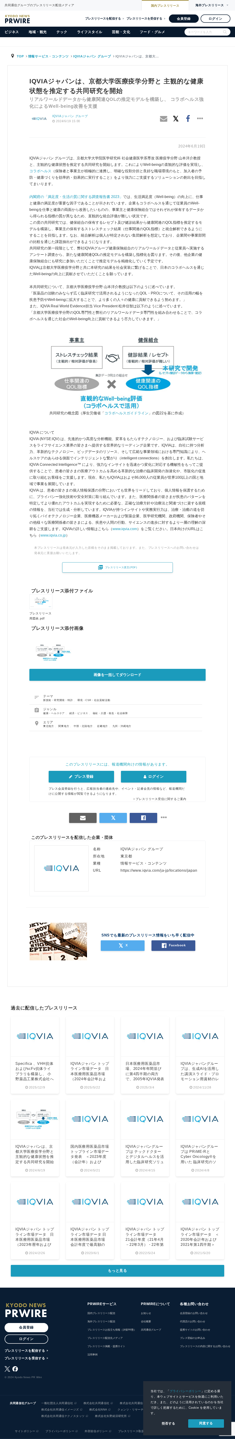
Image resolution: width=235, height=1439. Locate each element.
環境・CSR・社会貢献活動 (93, 700)
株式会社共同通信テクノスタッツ (63, 1416)
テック (61, 32)
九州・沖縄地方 (121, 726)
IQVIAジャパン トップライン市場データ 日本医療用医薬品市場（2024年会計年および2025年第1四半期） (89, 1074)
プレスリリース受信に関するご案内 (161, 799)
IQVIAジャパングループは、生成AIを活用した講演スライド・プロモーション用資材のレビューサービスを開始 (200, 1074)
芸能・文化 (121, 32)
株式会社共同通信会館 (134, 1403)
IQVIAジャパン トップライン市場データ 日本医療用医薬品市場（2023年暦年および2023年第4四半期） (34, 1239)
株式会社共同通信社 (96, 1403)
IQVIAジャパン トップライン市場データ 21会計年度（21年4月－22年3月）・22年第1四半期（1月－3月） (145, 1239)
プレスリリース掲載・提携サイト (106, 1346)
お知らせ (146, 1313)
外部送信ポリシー (96, 1431)
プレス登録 (83, 776)
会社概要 (146, 1321)
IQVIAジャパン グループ (92, 56)
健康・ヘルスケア (54, 713)
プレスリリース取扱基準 (134, 1431)
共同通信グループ (151, 1329)
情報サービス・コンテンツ (48, 56)
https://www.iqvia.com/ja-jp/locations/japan (158, 870)
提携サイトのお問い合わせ (195, 1329)
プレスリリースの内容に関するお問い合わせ (205, 1346)
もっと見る (117, 1270)
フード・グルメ (152, 32)
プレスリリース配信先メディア (105, 1338)
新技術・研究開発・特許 (58, 700)
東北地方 (49, 726)
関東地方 (64, 726)
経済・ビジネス (79, 713)
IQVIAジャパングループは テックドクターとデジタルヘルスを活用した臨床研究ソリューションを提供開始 (145, 1157)
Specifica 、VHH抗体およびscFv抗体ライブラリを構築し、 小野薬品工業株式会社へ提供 (34, 1074)
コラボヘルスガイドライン (126, 413)
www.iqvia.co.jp (53, 535)
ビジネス (12, 32)
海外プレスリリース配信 (101, 1321)
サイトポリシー (25, 1431)
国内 (165, 5)
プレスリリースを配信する (103, 18)
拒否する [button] (168, 1423)
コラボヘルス (40, 171)
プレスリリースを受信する (144, 18)
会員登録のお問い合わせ (194, 1313)
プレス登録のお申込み (192, 1338)
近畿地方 (103, 726)
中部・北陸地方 (83, 726)
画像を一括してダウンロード (117, 675)
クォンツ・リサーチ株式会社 (136, 1409)
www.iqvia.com (124, 529)
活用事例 (92, 1354)
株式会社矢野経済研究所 (111, 1416)
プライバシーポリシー (185, 1391)
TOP (20, 56)
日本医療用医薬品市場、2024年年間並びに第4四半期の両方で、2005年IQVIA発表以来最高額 (145, 1074)
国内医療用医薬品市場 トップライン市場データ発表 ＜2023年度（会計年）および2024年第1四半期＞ (91, 1157)
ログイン (215, 18)
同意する (206, 1423)
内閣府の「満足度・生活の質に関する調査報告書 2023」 (76, 197)
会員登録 (183, 18)
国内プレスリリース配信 (101, 1313)
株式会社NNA (98, 1409)
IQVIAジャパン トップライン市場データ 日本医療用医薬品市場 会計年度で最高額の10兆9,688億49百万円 (89, 1239)
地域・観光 (38, 32)
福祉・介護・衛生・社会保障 (110, 713)
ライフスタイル (90, 32)
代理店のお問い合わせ (192, 1321)
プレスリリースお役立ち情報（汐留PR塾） (111, 1329)
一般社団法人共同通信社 (57, 1403)
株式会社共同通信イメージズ (60, 1409)
